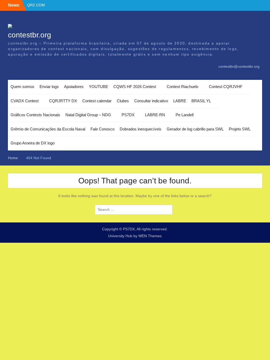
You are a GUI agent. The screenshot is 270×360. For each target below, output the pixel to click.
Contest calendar (97, 101)
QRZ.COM (36, 5)
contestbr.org (29, 35)
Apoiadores (74, 86)
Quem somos (22, 86)
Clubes (123, 101)
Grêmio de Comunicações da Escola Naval (48, 129)
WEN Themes (150, 236)
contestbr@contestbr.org (238, 66)
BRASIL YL (201, 101)
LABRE (179, 101)
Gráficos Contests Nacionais (35, 115)
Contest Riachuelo (182, 86)
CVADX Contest (24, 101)
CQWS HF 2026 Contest (134, 86)
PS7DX (128, 115)
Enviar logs (49, 86)
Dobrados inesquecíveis (140, 129)
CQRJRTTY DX (63, 101)
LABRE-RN (155, 115)
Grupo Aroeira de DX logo (33, 143)
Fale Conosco (102, 129)
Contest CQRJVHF (225, 86)
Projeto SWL (239, 129)
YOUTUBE (98, 86)
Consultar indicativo (151, 101)
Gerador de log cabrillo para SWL (195, 129)
